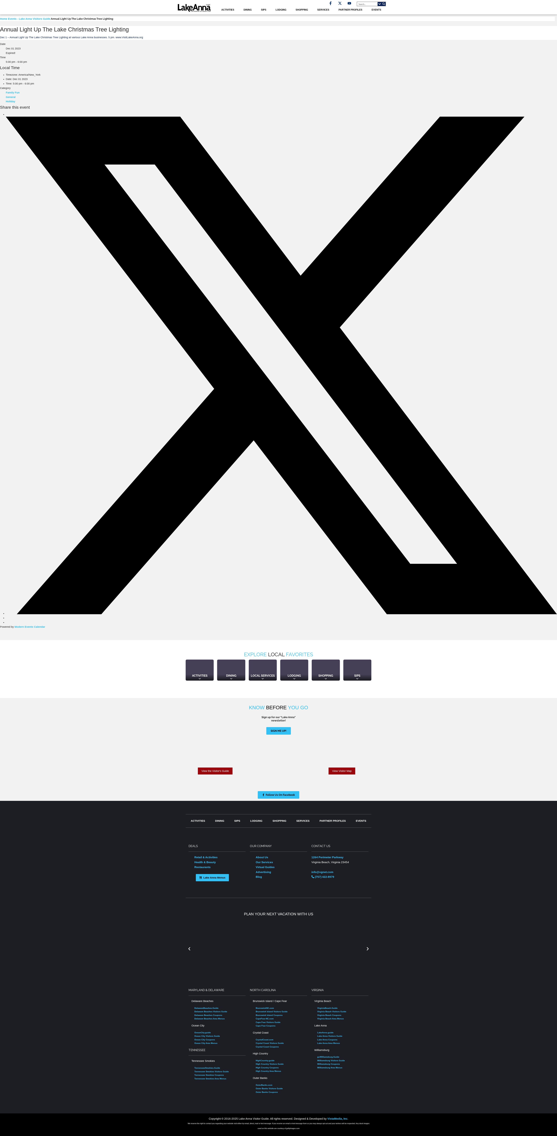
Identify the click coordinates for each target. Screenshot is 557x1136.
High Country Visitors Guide (270, 1064)
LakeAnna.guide (325, 1032)
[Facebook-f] (330, 3)
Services (323, 10)
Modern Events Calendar (30, 626)
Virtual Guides (265, 867)
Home (4, 18)
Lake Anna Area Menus (328, 1043)
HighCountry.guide (265, 1060)
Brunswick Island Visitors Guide (271, 1011)
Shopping (302, 10)
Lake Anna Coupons (327, 1039)
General (11, 97)
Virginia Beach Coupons (329, 1015)
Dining (248, 10)
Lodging (281, 10)
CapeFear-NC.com (265, 1018)
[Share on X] (281, 613)
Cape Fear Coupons (265, 1026)
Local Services (263, 675)
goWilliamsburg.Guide (328, 1057)
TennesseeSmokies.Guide (207, 1068)
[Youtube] (349, 3)
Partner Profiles (350, 10)
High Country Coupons (267, 1067)
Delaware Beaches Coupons (208, 1015)
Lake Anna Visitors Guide (329, 1036)
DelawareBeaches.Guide (206, 1008)
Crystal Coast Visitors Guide (270, 1043)
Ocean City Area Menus (205, 1043)
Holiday (10, 101)
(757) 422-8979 (324, 876)
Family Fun (13, 92)
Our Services (264, 862)
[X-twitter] (340, 3)
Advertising (263, 872)
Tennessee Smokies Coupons (209, 1075)
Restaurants (202, 867)
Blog (259, 876)
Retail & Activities (206, 857)
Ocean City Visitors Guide (207, 1036)
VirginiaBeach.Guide (327, 1008)
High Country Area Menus (268, 1071)
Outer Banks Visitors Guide (269, 1088)
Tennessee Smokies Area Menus (210, 1078)
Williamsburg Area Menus (329, 1067)
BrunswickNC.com (265, 1008)
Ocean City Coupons (204, 1039)
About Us (262, 857)
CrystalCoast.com (264, 1039)
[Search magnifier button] (384, 4)
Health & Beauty (205, 862)
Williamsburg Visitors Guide (331, 1060)
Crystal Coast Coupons (267, 1047)
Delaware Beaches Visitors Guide (210, 1011)
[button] (189, 949)
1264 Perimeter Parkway (327, 857)
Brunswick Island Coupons (269, 1015)
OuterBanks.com (264, 1085)
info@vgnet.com (322, 872)
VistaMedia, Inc (337, 1118)
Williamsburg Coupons (328, 1064)
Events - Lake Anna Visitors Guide (29, 18)
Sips (263, 10)
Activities (227, 10)
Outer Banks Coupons (267, 1092)
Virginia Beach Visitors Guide (331, 1011)
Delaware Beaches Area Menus (209, 1018)
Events (376, 10)
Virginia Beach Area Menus (330, 1018)
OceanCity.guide (202, 1032)
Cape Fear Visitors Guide (268, 1022)
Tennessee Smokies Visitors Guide (211, 1071)
